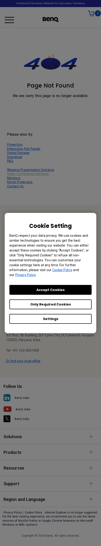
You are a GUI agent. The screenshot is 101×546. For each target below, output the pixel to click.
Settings (50, 319)
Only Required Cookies (50, 304)
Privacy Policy (25, 275)
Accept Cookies (50, 290)
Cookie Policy (62, 270)
